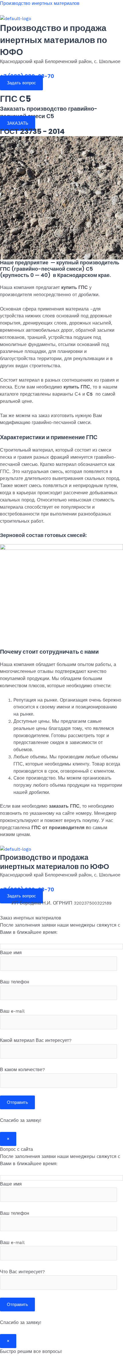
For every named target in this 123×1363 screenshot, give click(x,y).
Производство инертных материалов (40, 3)
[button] (61, 90)
